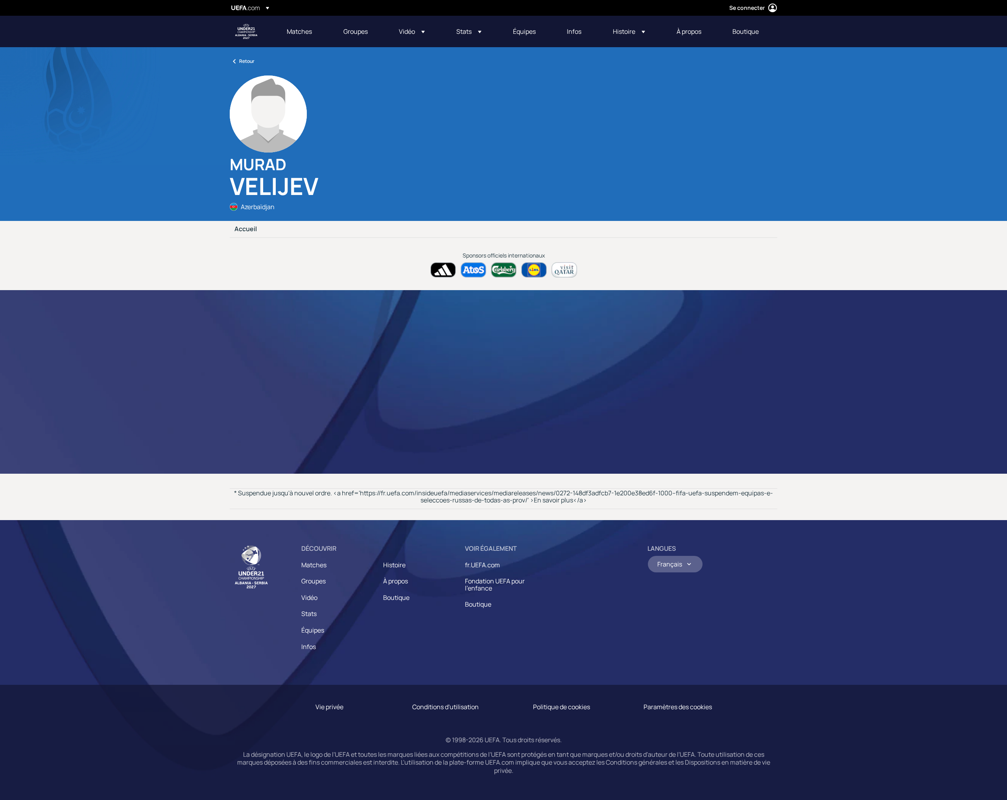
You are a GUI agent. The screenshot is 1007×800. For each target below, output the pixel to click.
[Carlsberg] (503, 270)
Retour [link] (247, 61)
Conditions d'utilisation (445, 707)
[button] (412, 31)
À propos (395, 581)
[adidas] (443, 270)
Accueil (245, 229)
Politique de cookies (561, 707)
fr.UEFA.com (482, 565)
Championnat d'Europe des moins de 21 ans (246, 31)
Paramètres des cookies (678, 707)
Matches (313, 565)
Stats (309, 613)
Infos (308, 646)
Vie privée (329, 707)
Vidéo (309, 597)
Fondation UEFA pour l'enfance (495, 584)
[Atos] (473, 270)
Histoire (394, 565)
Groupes (313, 581)
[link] (299, 31)
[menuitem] (305, 31)
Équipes (312, 630)
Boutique (396, 597)
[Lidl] (534, 270)
